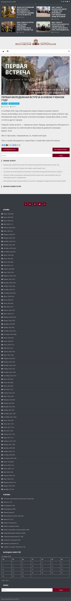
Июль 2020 (7, 465)
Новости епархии (9, 523)
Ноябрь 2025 (8, 245)
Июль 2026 (7, 217)
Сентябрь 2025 (8, 252)
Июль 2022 (7, 382)
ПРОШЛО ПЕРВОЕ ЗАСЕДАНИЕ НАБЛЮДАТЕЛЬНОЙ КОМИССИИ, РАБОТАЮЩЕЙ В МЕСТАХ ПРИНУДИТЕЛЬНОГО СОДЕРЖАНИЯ (32, 176)
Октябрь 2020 (8, 455)
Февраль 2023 (8, 358)
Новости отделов (13, 103)
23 (22, 573)
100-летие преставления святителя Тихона (17, 499)
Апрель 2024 (8, 310)
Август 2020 (7, 462)
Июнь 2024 (7, 303)
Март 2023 (7, 355)
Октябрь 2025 (8, 248)
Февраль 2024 (8, 317)
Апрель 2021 (8, 434)
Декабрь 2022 (8, 365)
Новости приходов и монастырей (14, 530)
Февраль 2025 (8, 276)
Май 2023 (7, 348)
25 (42, 573)
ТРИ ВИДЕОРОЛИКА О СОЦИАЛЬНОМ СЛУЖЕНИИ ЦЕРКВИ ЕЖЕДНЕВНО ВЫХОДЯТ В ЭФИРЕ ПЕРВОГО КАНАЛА (62, 149)
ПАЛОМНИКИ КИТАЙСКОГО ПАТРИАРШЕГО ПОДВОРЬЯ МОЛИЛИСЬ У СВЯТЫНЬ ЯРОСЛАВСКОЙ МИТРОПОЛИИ (11, 149)
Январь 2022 (8, 403)
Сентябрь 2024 (8, 293)
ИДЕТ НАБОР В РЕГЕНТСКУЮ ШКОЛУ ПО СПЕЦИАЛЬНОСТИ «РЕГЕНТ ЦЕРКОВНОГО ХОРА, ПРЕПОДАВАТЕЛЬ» (60, 26)
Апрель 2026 (8, 227)
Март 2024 (7, 314)
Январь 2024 (8, 320)
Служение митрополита (11, 536)
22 (13, 573)
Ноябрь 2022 (8, 369)
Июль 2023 (7, 341)
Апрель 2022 (8, 393)
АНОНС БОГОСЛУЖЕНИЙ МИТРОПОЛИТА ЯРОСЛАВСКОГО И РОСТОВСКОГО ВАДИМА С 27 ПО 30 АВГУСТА (25, 11)
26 (52, 573)
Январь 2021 (8, 444)
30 (22, 576)
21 (3, 573)
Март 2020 (7, 479)
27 (62, 573)
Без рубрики (7, 505)
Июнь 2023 (7, 345)
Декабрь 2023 (8, 324)
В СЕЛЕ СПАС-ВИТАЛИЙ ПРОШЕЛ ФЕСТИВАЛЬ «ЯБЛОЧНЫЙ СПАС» (24, 168)
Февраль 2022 (8, 400)
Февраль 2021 (8, 441)
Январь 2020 (8, 486)
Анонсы (6, 502)
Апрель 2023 (8, 351)
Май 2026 (7, 224)
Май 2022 (7, 389)
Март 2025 (7, 272)
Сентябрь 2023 (8, 334)
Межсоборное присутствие (12, 516)
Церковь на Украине (10, 543)
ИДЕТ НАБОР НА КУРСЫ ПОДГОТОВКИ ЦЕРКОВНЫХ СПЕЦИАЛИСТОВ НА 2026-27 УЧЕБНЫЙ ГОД (25, 26)
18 (42, 569)
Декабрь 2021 (8, 407)
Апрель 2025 (8, 269)
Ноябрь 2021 (8, 410)
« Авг (3, 580)
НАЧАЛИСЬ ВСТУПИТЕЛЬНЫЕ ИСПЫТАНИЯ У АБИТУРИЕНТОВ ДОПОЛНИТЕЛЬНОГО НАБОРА (32, 172)
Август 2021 (7, 420)
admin (14, 106)
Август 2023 (7, 338)
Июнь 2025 (7, 262)
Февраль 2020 (8, 482)
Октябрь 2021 (8, 413)
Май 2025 (7, 265)
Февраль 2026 (8, 234)
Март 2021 (7, 438)
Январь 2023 (8, 362)
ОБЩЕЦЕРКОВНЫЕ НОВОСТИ (13, 533)
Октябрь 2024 (8, 289)
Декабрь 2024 (8, 283)
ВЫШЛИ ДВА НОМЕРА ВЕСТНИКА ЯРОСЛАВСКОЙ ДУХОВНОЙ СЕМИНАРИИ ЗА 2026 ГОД (31, 165)
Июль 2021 (7, 424)
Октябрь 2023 (8, 331)
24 (32, 573)
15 (13, 569)
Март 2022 (7, 396)
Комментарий (8, 512)
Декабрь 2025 (8, 241)
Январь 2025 (8, 279)
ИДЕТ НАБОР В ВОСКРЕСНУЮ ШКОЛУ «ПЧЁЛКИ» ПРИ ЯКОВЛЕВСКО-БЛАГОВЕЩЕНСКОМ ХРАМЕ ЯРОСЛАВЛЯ (59, 12)
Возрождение (8, 509)
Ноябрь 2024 (8, 286)
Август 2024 (7, 296)
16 (22, 569)
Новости (4, 103)
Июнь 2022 (7, 386)
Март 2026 (7, 231)
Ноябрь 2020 (8, 451)
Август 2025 (7, 255)
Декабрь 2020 (8, 448)
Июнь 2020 (7, 469)
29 (13, 576)
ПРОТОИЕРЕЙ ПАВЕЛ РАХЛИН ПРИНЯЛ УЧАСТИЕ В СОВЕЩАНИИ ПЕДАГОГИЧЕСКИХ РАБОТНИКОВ (34, 181)
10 (32, 566)
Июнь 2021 (7, 427)
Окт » (7, 580)
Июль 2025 (7, 258)
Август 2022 (7, 379)
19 (52, 569)
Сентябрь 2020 (8, 458)
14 (3, 569)
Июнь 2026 (7, 221)
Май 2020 (7, 472)
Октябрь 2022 (8, 372)
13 (62, 566)
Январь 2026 (8, 238)
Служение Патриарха (10, 540)
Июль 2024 (7, 300)
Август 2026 (7, 214)
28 (3, 576)
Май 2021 (7, 431)
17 (32, 569)
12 (52, 566)
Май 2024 (7, 307)
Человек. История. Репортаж (13, 547)
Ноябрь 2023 (8, 327)
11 (42, 566)
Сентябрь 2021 (8, 417)
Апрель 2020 (8, 475)
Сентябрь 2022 (8, 376)
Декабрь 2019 (8, 489)
